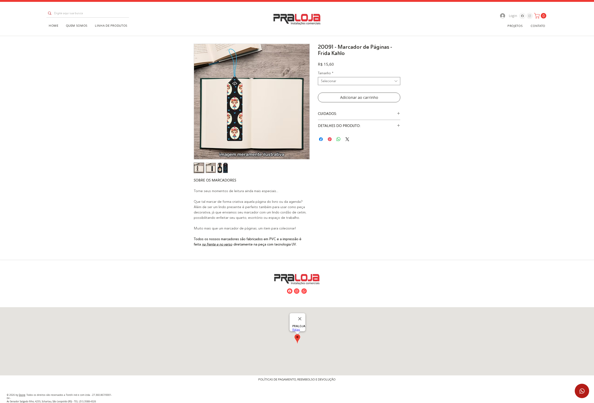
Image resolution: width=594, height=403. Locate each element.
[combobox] (359, 81)
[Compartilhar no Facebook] (321, 139)
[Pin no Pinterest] (330, 139)
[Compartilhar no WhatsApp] (338, 139)
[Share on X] (347, 139)
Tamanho (325, 73)
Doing (22, 395)
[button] (541, 16)
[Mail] (522, 16)
